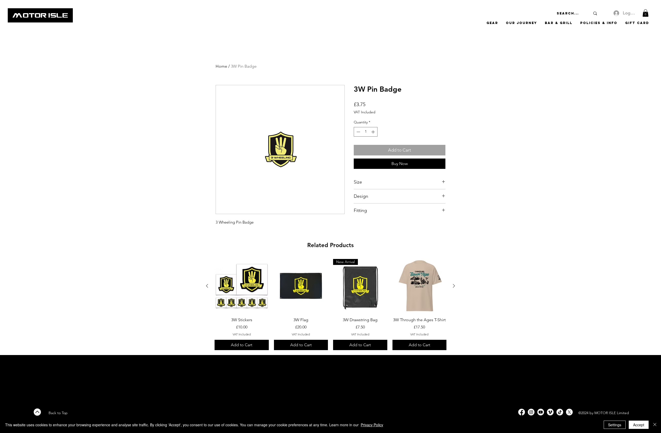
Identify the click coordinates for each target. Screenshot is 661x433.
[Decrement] (358, 131)
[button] (645, 13)
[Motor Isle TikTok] (559, 412)
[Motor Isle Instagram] (531, 412)
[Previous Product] (207, 286)
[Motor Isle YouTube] (540, 412)
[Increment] (373, 131)
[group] (330, 304)
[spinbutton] (365, 131)
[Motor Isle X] (569, 412)
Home (221, 66)
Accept (638, 424)
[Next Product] (454, 286)
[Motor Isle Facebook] (521, 412)
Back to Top (58, 413)
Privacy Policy (372, 424)
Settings (614, 424)
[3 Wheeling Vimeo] (550, 412)
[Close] (655, 425)
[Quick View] (242, 286)
